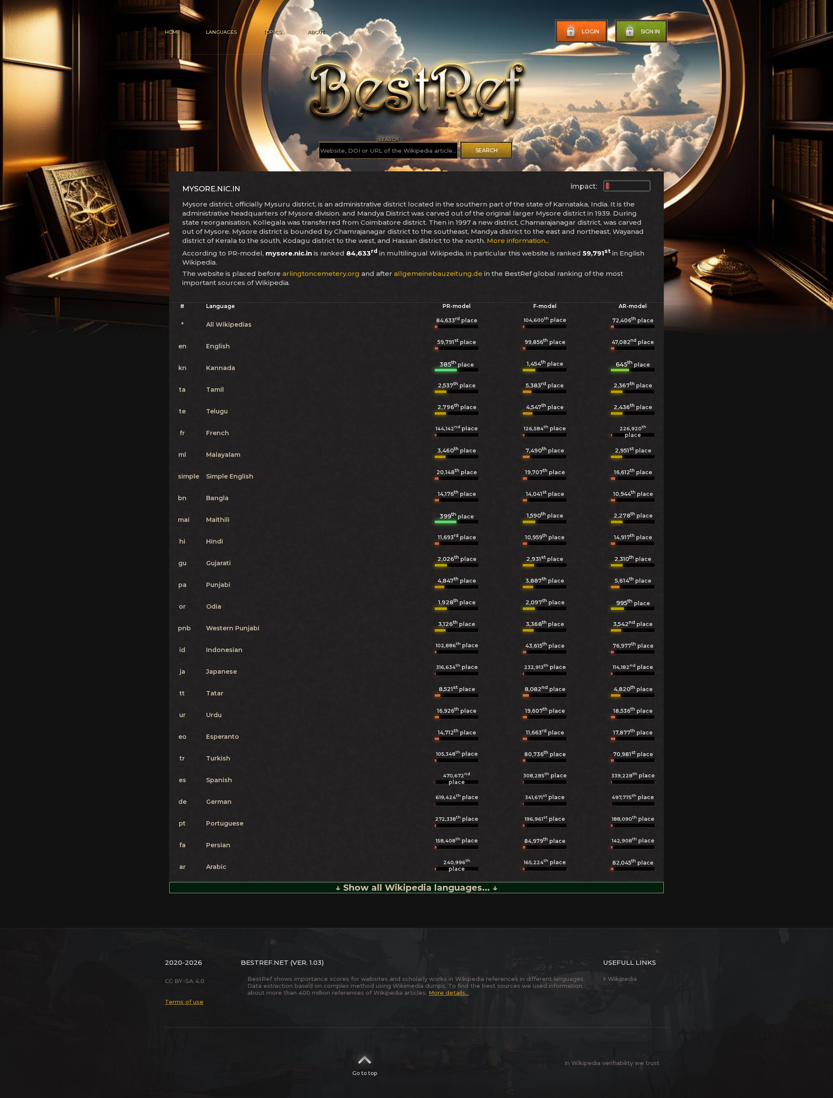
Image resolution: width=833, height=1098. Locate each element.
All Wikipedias (229, 324)
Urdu (214, 715)
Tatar (214, 693)
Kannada (220, 368)
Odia (213, 606)
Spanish (219, 780)
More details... (449, 992)
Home (172, 32)
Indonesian (224, 650)
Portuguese (224, 823)
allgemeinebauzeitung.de (438, 273)
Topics (272, 32)
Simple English (229, 476)
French (217, 433)
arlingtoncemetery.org (321, 273)
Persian (218, 845)
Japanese (221, 671)
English (218, 346)
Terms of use (184, 1001)
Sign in (650, 31)
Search (487, 150)
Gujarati (218, 563)
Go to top (364, 1073)
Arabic (216, 867)
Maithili (218, 520)
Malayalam (223, 455)
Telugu (217, 411)
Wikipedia (622, 978)
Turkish (218, 758)
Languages (221, 32)
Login (590, 31)
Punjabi (218, 585)
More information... (518, 240)
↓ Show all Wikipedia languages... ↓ (416, 887)
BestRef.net (265, 962)
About (316, 32)
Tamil (215, 389)
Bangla (217, 498)
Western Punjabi (232, 628)
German (219, 802)
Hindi (214, 541)
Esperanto (222, 737)
